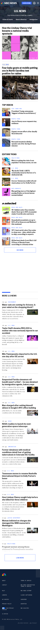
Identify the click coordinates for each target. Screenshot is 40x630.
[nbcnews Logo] (4, 574)
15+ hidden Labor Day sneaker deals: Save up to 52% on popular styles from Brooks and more (24, 212)
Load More (20, 558)
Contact (4, 585)
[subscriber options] (34, 3)
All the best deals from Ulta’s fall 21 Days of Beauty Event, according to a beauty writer (23, 242)
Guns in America (21, 19)
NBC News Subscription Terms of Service (28, 585)
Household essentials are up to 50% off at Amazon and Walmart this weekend (23, 222)
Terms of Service (26, 580)
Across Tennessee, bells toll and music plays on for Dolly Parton (23, 182)
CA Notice (5, 614)
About (3, 580)
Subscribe (24, 599)
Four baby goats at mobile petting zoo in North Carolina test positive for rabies (20, 70)
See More (20, 250)
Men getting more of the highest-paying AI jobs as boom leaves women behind (23, 193)
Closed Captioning (26, 595)
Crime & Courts (8, 19)
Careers (4, 595)
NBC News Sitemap (26, 590)
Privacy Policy (6, 603)
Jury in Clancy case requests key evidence (24, 122)
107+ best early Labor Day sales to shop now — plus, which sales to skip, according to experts (23, 232)
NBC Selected (25, 608)
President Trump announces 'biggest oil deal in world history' (23, 112)
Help (3, 590)
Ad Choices (5, 599)
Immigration (34, 19)
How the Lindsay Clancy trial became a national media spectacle (17, 30)
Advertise (24, 603)
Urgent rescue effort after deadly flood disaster (24, 132)
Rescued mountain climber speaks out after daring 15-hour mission (23, 143)
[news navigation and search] (38, 3)
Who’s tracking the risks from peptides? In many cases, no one (23, 161)
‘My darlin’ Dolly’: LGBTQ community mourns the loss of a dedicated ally (23, 172)
